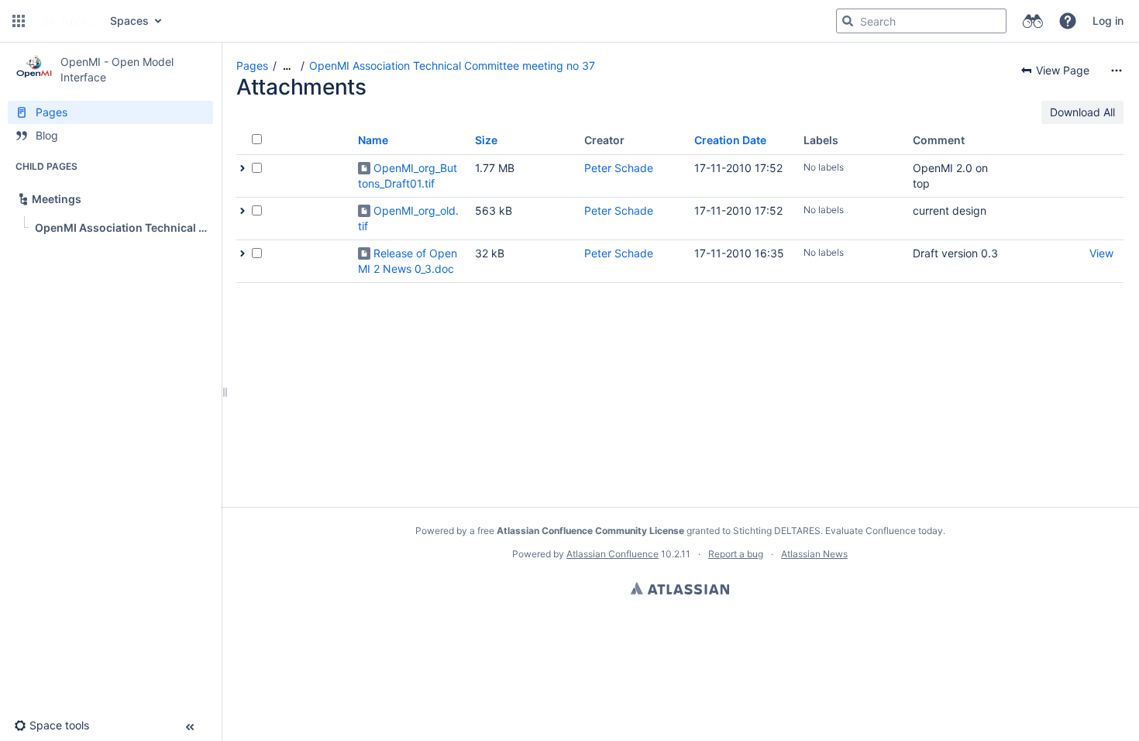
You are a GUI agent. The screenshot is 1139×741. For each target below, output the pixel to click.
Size (486, 139)
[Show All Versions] (242, 168)
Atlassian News (814, 554)
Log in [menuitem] (1108, 20)
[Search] (847, 21)
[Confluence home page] (65, 21)
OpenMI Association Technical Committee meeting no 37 (452, 65)
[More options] (1116, 70)
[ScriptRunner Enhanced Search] (1032, 21)
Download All (1082, 112)
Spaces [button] (129, 20)
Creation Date (730, 139)
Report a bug (735, 554)
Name (373, 139)
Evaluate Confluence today (884, 530)
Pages (252, 65)
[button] (18, 20)
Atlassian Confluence (612, 554)
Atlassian (680, 588)
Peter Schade (618, 167)
